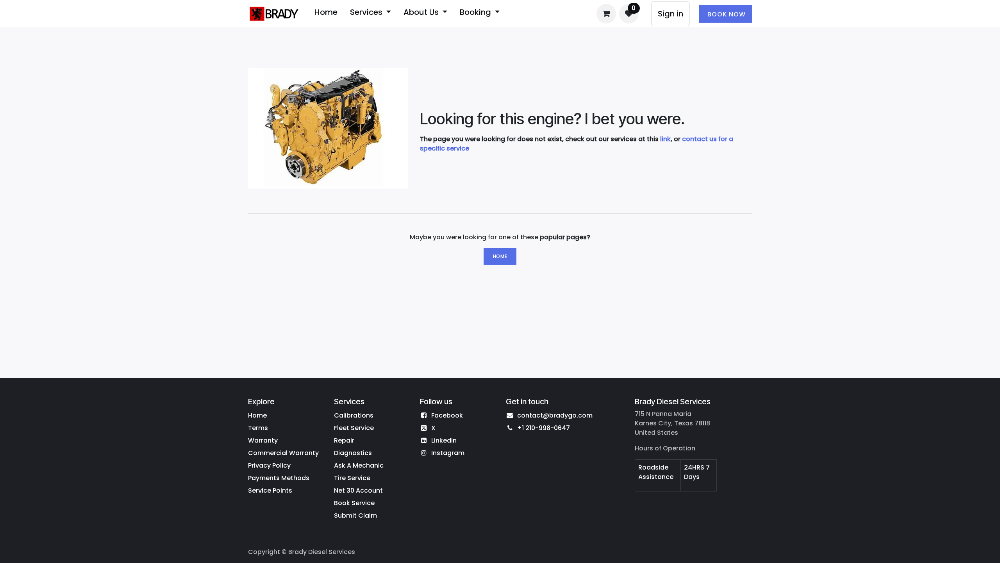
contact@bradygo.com (555, 415)
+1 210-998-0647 (543, 427)
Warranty (263, 440)
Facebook (447, 415)
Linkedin (444, 440)
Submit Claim (355, 515)
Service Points (270, 490)
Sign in (670, 13)
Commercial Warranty (283, 452)
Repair (344, 440)
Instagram (447, 452)
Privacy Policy (269, 465)
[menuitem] (326, 13)
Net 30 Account (358, 490)
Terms (258, 427)
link (665, 138)
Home (500, 256)
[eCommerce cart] (606, 13)
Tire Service (352, 477)
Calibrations (353, 415)
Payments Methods (278, 477)
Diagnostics (353, 452)
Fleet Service (354, 427)
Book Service (354, 502)
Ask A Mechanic (359, 465)
